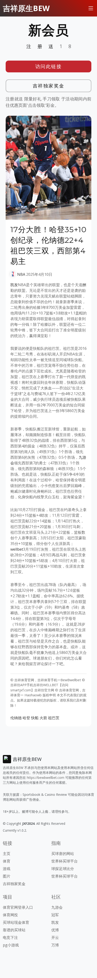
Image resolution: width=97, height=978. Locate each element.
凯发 (14, 284)
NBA (21, 274)
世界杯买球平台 (64, 861)
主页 (6, 853)
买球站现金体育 (16, 922)
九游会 (57, 907)
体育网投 (10, 914)
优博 (55, 930)
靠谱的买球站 (14, 930)
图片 (6, 876)
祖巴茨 (53, 717)
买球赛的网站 (62, 853)
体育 (6, 861)
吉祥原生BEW (26, 8)
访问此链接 (48, 66)
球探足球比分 (62, 868)
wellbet (16, 549)
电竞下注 (10, 937)
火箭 (43, 717)
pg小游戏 (11, 945)
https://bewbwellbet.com (45, 777)
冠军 (55, 914)
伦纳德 (16, 717)
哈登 (26, 717)
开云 (55, 937)
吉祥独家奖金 (49, 86)
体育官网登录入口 (18, 907)
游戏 (6, 868)
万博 (55, 945)
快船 (35, 717)
